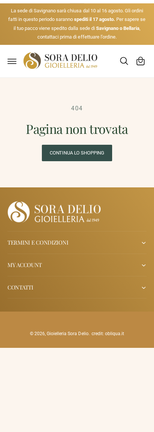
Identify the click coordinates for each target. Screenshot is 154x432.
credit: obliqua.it (108, 333)
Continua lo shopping (77, 153)
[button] (12, 61)
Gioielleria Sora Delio (67, 333)
